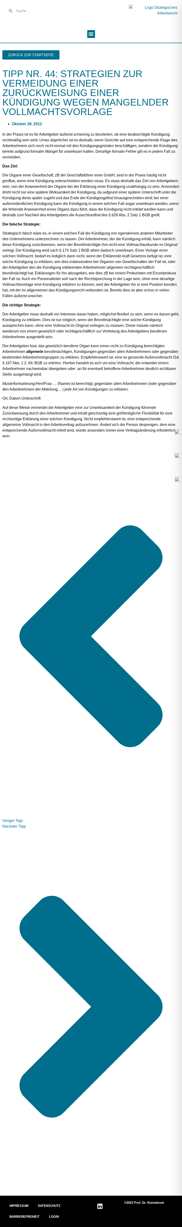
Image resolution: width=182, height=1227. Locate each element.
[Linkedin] (100, 1206)
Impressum (18, 1206)
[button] (91, 34)
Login (54, 1216)
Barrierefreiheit (24, 1216)
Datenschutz (49, 1206)
